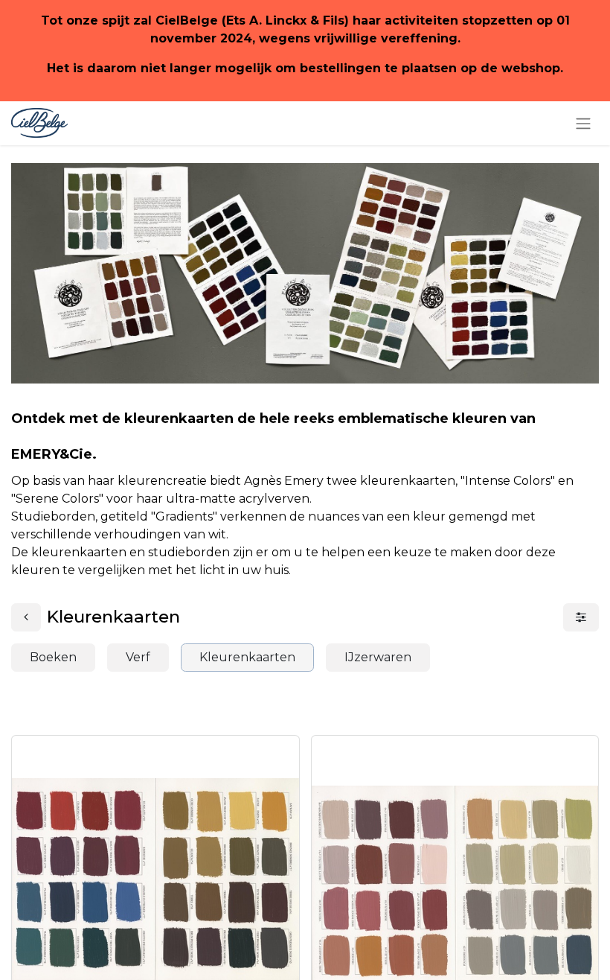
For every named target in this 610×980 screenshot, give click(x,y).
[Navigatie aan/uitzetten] (583, 123)
